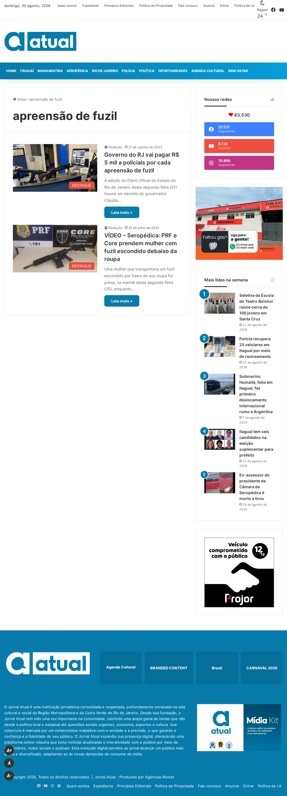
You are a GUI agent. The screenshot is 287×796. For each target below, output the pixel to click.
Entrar (224, 6)
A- (9, 775)
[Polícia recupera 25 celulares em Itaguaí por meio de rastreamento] (219, 346)
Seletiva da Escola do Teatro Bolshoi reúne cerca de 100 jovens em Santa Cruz (256, 307)
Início (21, 99)
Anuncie (208, 6)
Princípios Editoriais (119, 6)
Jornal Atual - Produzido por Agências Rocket (134, 777)
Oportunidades (173, 71)
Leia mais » (121, 212)
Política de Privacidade (156, 6)
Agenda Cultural (208, 71)
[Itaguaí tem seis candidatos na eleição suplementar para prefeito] (219, 439)
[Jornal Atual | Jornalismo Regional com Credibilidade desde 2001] (40, 41)
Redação (115, 147)
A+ (9, 750)
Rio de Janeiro (105, 71)
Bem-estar (238, 71)
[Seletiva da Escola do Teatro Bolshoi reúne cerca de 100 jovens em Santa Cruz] (219, 303)
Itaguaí (27, 71)
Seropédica (77, 71)
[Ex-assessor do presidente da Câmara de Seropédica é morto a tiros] (219, 482)
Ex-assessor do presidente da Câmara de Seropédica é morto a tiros (254, 487)
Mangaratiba (50, 71)
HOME (11, 71)
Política (146, 71)
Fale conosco (188, 6)
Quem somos (67, 6)
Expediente (90, 6)
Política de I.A (244, 6)
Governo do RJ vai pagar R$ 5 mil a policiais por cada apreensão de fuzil (141, 162)
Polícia (128, 71)
